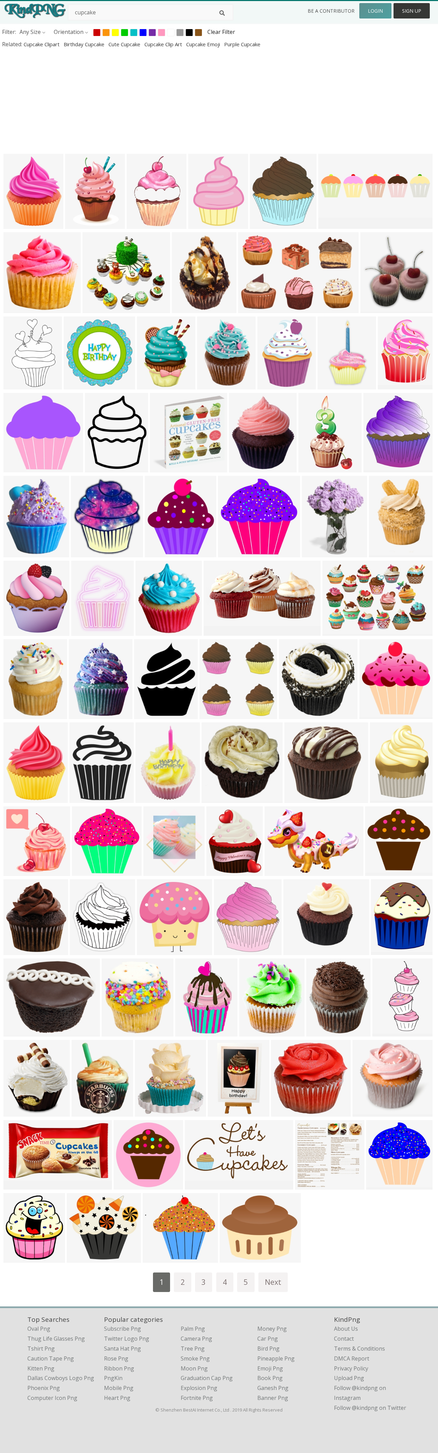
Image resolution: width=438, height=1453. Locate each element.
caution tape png (50, 1358)
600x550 (155, 1258)
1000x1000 (19, 714)
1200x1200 (286, 1112)
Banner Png (272, 1398)
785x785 (297, 798)
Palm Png (193, 1328)
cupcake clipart (42, 44)
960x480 (331, 224)
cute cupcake (125, 44)
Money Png (272, 1328)
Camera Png (196, 1338)
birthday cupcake (85, 44)
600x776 (84, 631)
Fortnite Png (197, 1398)
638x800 (314, 552)
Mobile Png (118, 1388)
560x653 (241, 467)
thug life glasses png (56, 1338)
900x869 (307, 1185)
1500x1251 (19, 1032)
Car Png (267, 1338)
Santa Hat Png (122, 1348)
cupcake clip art (163, 44)
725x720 (16, 467)
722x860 (252, 1032)
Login (375, 11)
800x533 (147, 1112)
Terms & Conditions (359, 1348)
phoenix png (43, 1388)
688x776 (83, 552)
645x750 (16, 950)
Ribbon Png (119, 1368)
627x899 (184, 308)
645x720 (262, 224)
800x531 (319, 1032)
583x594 (76, 385)
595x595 (16, 631)
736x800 (226, 950)
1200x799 (336, 631)
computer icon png (52, 1398)
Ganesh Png (272, 1388)
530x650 (219, 871)
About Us (346, 1328)
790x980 (97, 467)
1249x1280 (215, 714)
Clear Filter (221, 32)
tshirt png (41, 1348)
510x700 (149, 385)
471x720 (139, 224)
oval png (38, 1328)
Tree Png (193, 1348)
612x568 (365, 1112)
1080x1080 (159, 871)
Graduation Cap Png (207, 1378)
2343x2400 (165, 467)
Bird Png (268, 1348)
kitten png (40, 1368)
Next (273, 1282)
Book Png (270, 1378)
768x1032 (83, 714)
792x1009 (211, 385)
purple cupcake (242, 44)
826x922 (16, 1258)
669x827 (16, 552)
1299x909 (278, 871)
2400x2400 (386, 950)
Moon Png (194, 1368)
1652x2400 (333, 385)
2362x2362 (80, 224)
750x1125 (222, 1112)
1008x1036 (294, 714)
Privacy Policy (351, 1368)
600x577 (95, 308)
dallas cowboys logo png (60, 1378)
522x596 (157, 552)
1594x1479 (82, 1258)
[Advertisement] (205, 101)
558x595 (372, 714)
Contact (344, 1338)
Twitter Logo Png (126, 1338)
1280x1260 (19, 871)
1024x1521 (191, 1032)
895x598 (251, 308)
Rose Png (116, 1358)
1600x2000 (19, 224)
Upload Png (349, 1378)
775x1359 (312, 467)
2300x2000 (235, 1258)
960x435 (216, 631)
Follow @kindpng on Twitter (370, 1408)
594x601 (379, 1185)
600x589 (378, 871)
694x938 (84, 1112)
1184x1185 (152, 950)
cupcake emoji (203, 44)
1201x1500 (385, 798)
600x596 (84, 871)
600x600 (82, 798)
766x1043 (202, 224)
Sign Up (411, 11)
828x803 (214, 798)
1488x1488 (151, 631)
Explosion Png (199, 1388)
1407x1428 (19, 308)
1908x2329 (376, 308)
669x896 (385, 1032)
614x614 (147, 714)
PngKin (113, 1378)
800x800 (381, 552)
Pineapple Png (276, 1358)
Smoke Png (195, 1358)
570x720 (16, 798)
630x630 (16, 1185)
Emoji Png (270, 1368)
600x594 (230, 552)
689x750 (376, 467)
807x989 (390, 385)
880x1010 (84, 950)
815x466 (197, 1185)
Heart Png (117, 1398)
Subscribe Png (122, 1328)
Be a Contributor (331, 11)
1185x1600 (273, 385)
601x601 (296, 950)
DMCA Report (351, 1358)
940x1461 (17, 385)
